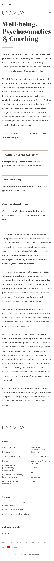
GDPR (32, 542)
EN (10, 4)
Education (6, 452)
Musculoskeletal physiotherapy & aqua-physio (8, 468)
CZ (3, 4)
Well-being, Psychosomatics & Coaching (26, 31)
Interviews (6, 461)
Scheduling (35, 477)
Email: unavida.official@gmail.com (16, 514)
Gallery (34, 468)
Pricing (34, 472)
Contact (34, 481)
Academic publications (11, 456)
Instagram (6, 533)
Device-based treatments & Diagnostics (13, 482)
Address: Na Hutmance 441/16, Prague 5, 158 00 (14, 504)
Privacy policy (7, 542)
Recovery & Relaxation (40, 456)
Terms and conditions (21, 542)
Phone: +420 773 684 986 (12, 510)
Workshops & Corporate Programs (40, 462)
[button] (50, 12)
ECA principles (41, 542)
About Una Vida (8, 447)
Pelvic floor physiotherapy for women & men (12, 476)
